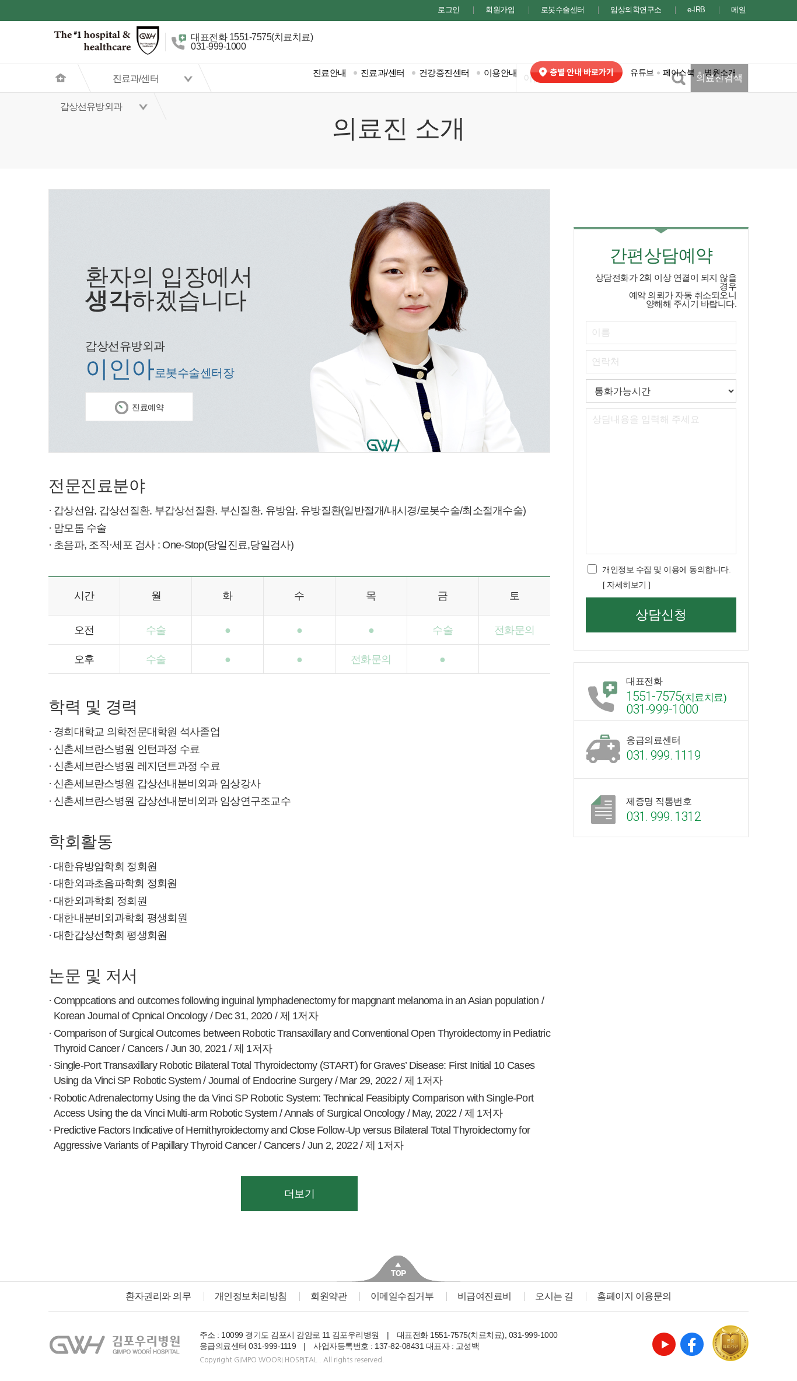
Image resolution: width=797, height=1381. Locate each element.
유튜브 (642, 72)
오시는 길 (554, 1296)
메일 (738, 10)
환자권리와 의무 (158, 1296)
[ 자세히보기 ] (627, 584)
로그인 (449, 10)
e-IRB (696, 10)
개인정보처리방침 (251, 1296)
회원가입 (500, 10)
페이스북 (678, 72)
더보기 (299, 1194)
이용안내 (501, 73)
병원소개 (720, 72)
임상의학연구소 (636, 10)
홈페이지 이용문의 (634, 1296)
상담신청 (661, 614)
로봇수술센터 (563, 10)
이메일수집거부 (402, 1296)
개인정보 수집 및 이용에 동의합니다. (666, 569)
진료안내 (330, 73)
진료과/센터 (383, 73)
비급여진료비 (484, 1296)
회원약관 (328, 1296)
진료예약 (147, 407)
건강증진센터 (444, 73)
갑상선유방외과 (91, 106)
